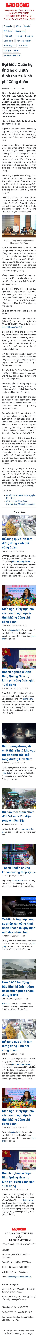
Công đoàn (8, 41)
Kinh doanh (20, 31)
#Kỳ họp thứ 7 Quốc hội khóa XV (20, 504)
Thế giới (7, 50)
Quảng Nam (27, 699)
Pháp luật (8, 36)
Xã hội (18, 26)
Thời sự (18, 36)
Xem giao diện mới (12, 55)
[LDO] (19, 526)
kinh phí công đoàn (21, 561)
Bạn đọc (29, 36)
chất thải (6, 773)
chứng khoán (17, 880)
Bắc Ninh (6, 1003)
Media (27, 26)
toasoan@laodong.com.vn (19, 1277)
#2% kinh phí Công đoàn (16, 501)
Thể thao (8, 31)
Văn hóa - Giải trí (24, 41)
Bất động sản (10, 45)
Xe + (16, 50)
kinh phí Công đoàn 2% (12, 327)
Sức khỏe (23, 45)
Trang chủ (8, 26)
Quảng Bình (15, 630)
